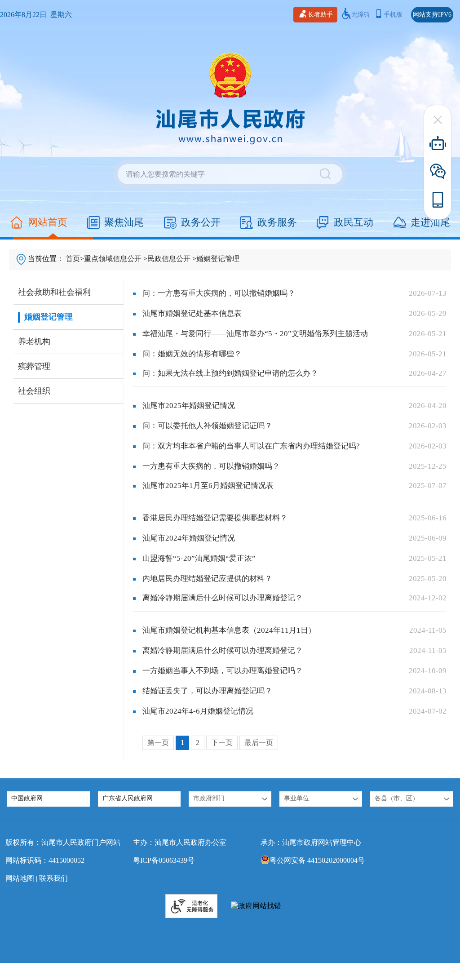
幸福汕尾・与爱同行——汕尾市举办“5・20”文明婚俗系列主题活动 (255, 333)
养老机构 (34, 341)
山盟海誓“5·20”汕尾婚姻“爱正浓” (199, 558)
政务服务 (277, 222)
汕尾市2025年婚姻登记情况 (188, 405)
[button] (230, 799)
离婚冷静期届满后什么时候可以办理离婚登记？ (222, 598)
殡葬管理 (34, 366)
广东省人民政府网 (127, 798)
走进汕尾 (430, 222)
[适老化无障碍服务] (191, 906)
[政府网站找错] (256, 906)
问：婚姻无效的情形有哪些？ (192, 354)
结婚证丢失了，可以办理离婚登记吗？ (207, 691)
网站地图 (19, 878)
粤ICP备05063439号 (164, 860)
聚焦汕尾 (124, 222)
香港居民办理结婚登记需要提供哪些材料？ (215, 518)
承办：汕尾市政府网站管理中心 (311, 842)
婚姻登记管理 (217, 258)
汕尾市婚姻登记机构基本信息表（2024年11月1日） (229, 630)
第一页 (158, 742)
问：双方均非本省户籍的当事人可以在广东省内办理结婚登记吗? (251, 446)
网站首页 (47, 222)
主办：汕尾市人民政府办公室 (179, 842)
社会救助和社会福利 (54, 292)
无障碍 (360, 14)
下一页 (222, 742)
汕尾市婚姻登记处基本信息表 (192, 313)
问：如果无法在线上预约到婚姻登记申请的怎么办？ (230, 373)
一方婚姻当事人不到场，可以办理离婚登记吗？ (222, 670)
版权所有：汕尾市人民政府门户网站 (62, 842)
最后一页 (258, 742)
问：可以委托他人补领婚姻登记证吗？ (207, 426)
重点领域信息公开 (113, 258)
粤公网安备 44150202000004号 (317, 860)
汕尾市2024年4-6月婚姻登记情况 (197, 711)
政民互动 (353, 222)
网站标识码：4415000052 (44, 860)
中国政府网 (27, 798)
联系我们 (53, 878)
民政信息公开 (168, 258)
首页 (73, 258)
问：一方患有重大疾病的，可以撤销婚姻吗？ (218, 293)
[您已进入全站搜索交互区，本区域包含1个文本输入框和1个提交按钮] (230, 174)
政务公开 (201, 222)
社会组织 (34, 390)
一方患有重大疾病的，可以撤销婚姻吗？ (211, 466)
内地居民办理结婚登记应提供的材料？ (207, 578)
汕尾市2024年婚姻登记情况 (188, 538)
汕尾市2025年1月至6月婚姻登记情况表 (208, 485)
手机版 (393, 14)
